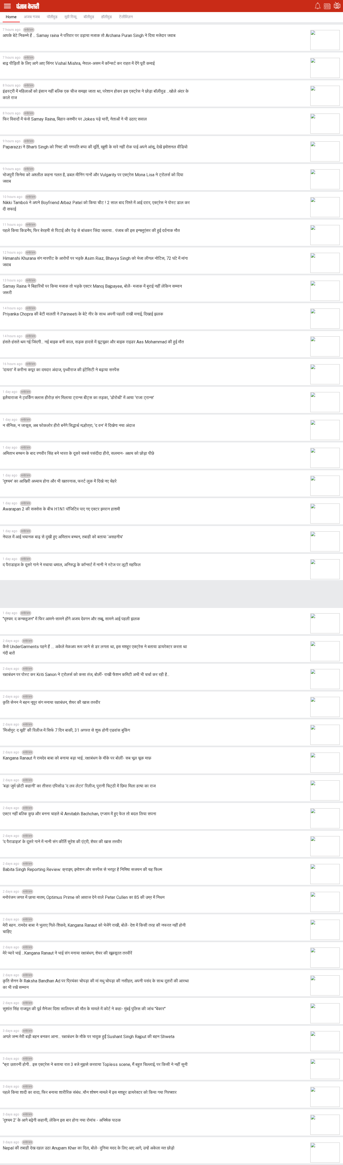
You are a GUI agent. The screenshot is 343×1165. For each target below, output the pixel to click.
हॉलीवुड (106, 16)
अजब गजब (32, 16)
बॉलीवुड (89, 16)
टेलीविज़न (126, 16)
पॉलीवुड (52, 16)
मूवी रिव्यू (70, 16)
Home (11, 16)
